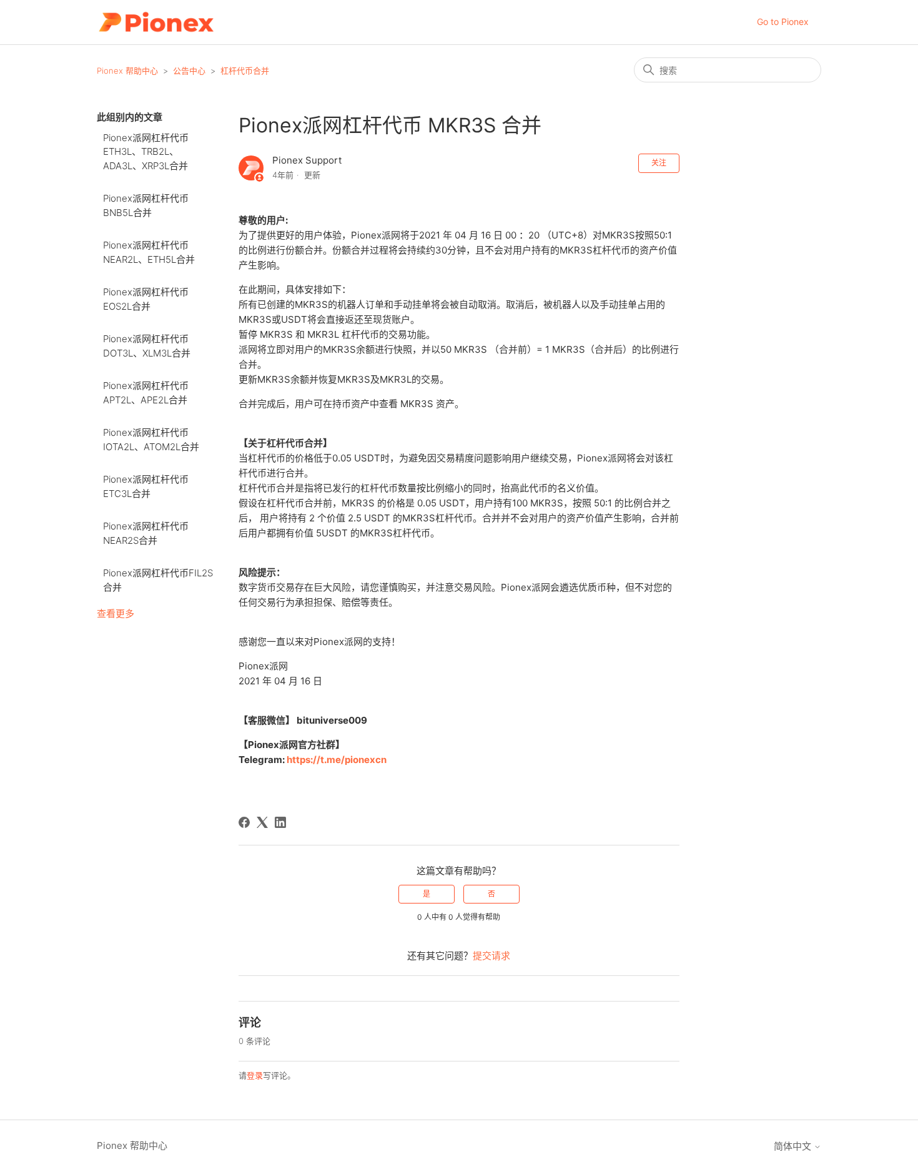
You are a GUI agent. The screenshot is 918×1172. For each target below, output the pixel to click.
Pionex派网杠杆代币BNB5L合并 (146, 205)
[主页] (156, 22)
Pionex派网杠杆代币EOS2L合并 (146, 299)
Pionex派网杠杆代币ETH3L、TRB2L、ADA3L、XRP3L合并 (146, 152)
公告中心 (189, 71)
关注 (658, 162)
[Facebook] (244, 822)
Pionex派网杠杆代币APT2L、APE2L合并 (146, 393)
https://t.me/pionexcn (337, 760)
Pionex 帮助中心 (127, 71)
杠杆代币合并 (244, 71)
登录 (255, 1075)
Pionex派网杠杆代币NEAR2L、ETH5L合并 (149, 252)
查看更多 (115, 613)
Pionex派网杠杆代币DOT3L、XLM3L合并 (146, 346)
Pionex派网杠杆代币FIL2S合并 (158, 580)
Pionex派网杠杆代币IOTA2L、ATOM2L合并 (151, 439)
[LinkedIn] (280, 822)
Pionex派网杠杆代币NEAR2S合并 (146, 533)
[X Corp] (262, 822)
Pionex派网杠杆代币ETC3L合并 (146, 486)
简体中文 (794, 1146)
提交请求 (491, 956)
